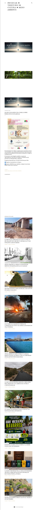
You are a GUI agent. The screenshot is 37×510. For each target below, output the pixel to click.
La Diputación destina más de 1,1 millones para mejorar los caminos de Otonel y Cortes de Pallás (18, 383)
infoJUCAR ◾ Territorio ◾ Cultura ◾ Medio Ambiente (16, 6)
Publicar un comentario (11, 244)
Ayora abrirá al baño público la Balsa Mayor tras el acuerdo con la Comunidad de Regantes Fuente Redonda (18, 355)
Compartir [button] (6, 169)
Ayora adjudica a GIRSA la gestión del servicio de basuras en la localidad (16, 265)
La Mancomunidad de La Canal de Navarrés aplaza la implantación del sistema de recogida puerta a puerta (18, 472)
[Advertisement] (18, 18)
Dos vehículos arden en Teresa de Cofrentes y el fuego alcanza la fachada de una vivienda (18, 325)
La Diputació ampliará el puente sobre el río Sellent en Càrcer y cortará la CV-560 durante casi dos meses (18, 241)
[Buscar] (31, 3)
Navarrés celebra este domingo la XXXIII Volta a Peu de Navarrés (17, 445)
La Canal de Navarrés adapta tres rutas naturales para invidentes (17, 410)
